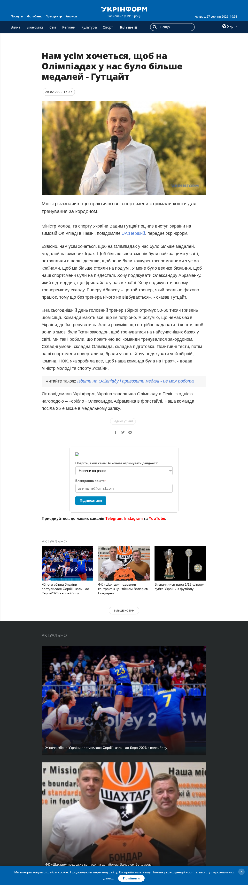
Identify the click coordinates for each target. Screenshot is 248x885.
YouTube (157, 518)
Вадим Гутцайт (123, 421)
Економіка (35, 27)
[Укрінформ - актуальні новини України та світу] (124, 8)
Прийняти (131, 878)
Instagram (133, 518)
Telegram (113, 518)
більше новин (124, 610)
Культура (89, 27)
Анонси (71, 16)
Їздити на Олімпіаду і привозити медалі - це (135, 381)
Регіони (68, 27)
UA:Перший (133, 233)
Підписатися (91, 500)
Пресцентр (54, 16)
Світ (52, 27)
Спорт (108, 27)
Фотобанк (34, 16)
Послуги (17, 16)
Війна (16, 27)
